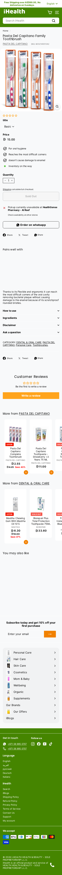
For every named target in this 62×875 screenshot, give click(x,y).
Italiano (6, 776)
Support (7, 816)
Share (40, 235)
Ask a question (12, 332)
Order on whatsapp (33, 224)
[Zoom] (57, 106)
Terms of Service (12, 808)
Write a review (31, 395)
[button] (10, 115)
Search (6, 789)
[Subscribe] (50, 634)
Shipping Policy (11, 797)
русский (7, 769)
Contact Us (9, 812)
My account (9, 820)
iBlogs (6, 793)
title (5, 120)
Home (5, 30)
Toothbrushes (40, 345)
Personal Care (23, 345)
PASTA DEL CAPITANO (15, 43)
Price (6, 134)
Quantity (8, 174)
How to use (9, 310)
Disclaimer (9, 325)
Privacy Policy (10, 804)
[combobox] (31, 21)
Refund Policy (10, 801)
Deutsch (7, 773)
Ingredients (10, 317)
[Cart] (50, 12)
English (6, 761)
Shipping (7, 189)
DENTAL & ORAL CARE (28, 342)
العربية (6, 765)
